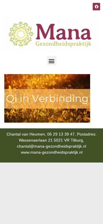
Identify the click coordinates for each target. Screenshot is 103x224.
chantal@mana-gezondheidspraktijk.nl (51, 146)
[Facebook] (96, 6)
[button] (51, 60)
